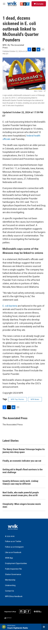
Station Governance (13, 574)
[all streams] (44, 627)
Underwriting (10, 585)
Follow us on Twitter (13, 541)
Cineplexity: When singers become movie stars (22, 505)
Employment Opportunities (16, 563)
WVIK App (9, 558)
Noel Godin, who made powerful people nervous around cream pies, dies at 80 (21, 494)
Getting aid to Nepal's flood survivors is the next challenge (23, 471)
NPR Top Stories (17, 399)
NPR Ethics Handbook (13, 596)
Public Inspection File (13, 569)
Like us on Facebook (13, 552)
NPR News (35, 399)
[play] (4, 627)
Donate (39, 4)
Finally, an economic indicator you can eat (22, 460)
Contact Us (9, 591)
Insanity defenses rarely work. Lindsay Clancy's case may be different (20, 482)
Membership (10, 580)
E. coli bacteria (10, 305)
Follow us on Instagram (14, 547)
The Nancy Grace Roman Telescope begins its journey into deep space (24, 450)
